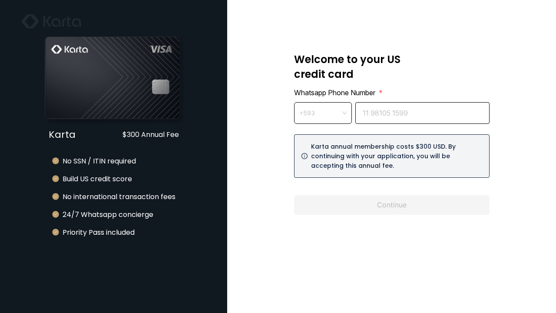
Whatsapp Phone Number (338, 92)
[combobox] (323, 113)
